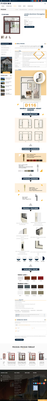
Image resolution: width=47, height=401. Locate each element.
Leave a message (42, 400)
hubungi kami (30, 6)
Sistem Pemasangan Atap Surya (17, 387)
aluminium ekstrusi (17, 385)
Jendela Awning (33, 310)
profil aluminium (3, 45)
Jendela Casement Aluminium (25, 310)
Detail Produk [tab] (20, 43)
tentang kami (9, 6)
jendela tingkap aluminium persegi (29, 363)
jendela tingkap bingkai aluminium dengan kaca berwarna (18, 363)
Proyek (19, 6)
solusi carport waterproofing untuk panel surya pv (8, 94)
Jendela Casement (39, 310)
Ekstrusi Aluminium (18, 311)
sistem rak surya (3, 52)
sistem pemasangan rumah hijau (8, 86)
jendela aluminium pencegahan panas (24, 325)
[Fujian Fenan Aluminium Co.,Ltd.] (23, 3)
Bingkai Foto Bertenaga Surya (18, 395)
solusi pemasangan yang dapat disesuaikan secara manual (8, 82)
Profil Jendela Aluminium (25, 311)
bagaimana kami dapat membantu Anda (6, 63)
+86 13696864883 (5, 0)
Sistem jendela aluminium (18, 375)
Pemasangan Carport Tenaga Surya (17, 393)
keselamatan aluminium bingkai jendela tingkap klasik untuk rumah (29, 314)
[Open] (46, 14)
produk (15, 6)
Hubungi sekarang (19, 339)
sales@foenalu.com (14, 0)
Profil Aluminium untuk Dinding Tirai (17, 383)
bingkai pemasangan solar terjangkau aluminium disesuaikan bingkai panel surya (8, 79)
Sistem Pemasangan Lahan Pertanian (17, 390)
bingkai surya (3, 54)
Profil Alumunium (17, 378)
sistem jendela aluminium (23, 9)
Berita (24, 6)
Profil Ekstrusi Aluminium (18, 376)
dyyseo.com (36, 399)
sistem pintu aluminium (5, 49)
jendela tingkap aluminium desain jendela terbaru (39, 363)
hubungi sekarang (28, 26)
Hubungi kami (6, 72)
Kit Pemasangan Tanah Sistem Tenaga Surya (18, 380)
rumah (3, 6)
